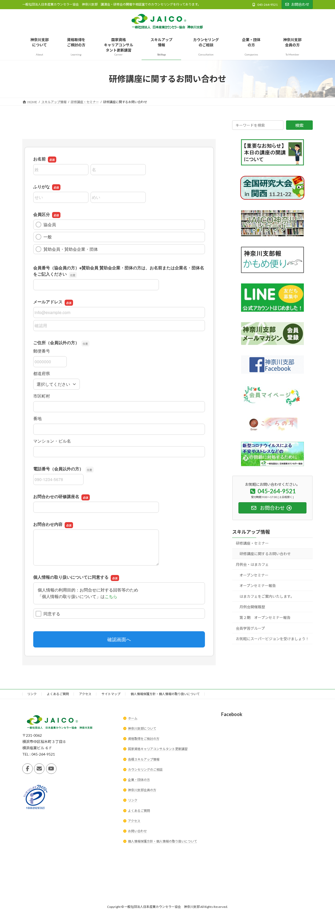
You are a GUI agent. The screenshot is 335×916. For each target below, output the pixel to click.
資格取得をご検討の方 (143, 739)
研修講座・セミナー (252, 543)
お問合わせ (300, 4)
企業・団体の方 (139, 780)
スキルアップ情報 (251, 532)
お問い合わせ (137, 831)
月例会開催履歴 (252, 607)
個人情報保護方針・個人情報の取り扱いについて (165, 694)
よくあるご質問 (58, 694)
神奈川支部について (142, 728)
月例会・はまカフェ (252, 564)
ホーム (132, 718)
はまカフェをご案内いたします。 (266, 596)
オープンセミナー (254, 575)
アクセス (85, 694)
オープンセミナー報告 (257, 585)
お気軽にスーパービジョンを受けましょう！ (272, 638)
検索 (299, 125)
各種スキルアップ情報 (143, 759)
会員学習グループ (250, 628)
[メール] (39, 768)
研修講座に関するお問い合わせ (265, 554)
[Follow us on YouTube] (51, 768)
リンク (32, 694)
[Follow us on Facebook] (27, 768)
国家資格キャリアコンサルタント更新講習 (158, 749)
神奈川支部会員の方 (142, 790)
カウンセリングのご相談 (145, 770)
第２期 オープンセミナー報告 (265, 617)
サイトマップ (111, 694)
